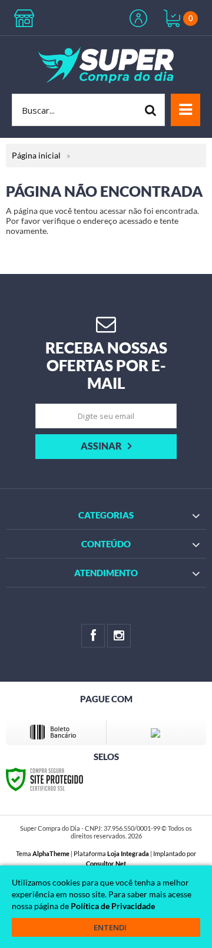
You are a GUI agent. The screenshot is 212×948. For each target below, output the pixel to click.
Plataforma (111, 853)
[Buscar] (151, 110)
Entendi (110, 927)
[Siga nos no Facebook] (93, 636)
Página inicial (36, 155)
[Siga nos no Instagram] (119, 636)
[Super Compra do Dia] (106, 65)
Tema (42, 853)
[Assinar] (106, 446)
